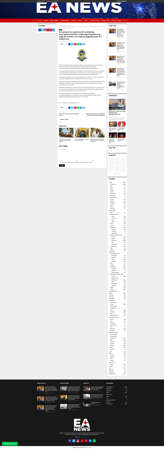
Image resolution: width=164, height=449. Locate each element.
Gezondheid (114, 255)
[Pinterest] (82, 440)
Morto (80, 20)
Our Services (49, 1)
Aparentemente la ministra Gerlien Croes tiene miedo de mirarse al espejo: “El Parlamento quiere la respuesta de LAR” (121, 72)
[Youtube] (86, 440)
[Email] (90, 440)
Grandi (111, 364)
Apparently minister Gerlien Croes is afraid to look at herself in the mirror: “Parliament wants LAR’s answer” (121, 59)
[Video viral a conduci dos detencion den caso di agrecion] (113, 135)
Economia (112, 311)
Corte (111, 309)
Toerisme (112, 265)
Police (111, 248)
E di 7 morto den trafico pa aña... (121, 139)
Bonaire (112, 201)
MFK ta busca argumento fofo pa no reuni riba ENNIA (82, 139)
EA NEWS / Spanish (116, 20)
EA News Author (63, 41)
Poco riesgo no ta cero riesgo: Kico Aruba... (112, 129)
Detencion (112, 356)
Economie (113, 257)
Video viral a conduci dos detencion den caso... (112, 140)
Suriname (112, 349)
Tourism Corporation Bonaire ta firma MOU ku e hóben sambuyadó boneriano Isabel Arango (74, 406)
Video (86, 20)
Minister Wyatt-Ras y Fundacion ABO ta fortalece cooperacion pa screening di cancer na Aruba (121, 85)
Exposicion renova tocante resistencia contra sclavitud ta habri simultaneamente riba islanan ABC (74, 397)
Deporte (46, 20)
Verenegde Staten (115, 272)
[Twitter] (73, 440)
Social (111, 188)
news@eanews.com (84, 437)
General (112, 319)
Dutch (110, 251)
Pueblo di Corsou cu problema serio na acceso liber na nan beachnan (65, 140)
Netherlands (114, 246)
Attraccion (112, 328)
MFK (60, 102)
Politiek (111, 289)
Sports (111, 223)
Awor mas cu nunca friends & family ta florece (69, 114)
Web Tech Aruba (88, 447)
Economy (113, 218)
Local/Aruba (112, 184)
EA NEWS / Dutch (105, 20)
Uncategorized (112, 373)
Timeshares (112, 323)
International (113, 227)
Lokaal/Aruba (113, 253)
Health (112, 216)
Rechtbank (113, 261)
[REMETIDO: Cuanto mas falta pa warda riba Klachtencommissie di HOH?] (117, 104)
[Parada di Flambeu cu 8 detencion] (86, 404)
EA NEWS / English (95, 20)
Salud (111, 186)
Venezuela (112, 195)
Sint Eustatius (114, 244)
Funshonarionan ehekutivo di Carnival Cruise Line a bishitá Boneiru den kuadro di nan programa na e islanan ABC (74, 388)
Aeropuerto (112, 330)
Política (111, 206)
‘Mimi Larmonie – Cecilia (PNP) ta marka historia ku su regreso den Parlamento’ (97, 140)
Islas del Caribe (113, 197)
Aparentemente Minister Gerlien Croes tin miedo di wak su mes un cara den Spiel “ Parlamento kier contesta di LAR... (121, 32)
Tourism (112, 225)
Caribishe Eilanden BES (115, 274)
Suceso (74, 20)
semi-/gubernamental (72, 102)
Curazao (112, 199)
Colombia (113, 231)
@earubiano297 (117, 173)
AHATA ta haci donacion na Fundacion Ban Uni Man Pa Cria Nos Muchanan (95, 114)
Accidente (112, 355)
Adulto (111, 366)
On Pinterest (112, 155)
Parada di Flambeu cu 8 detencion (96, 403)
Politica (111, 306)
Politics (111, 250)
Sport (111, 263)
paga (78, 102)
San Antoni (64, 102)
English (110, 210)
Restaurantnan (113, 325)
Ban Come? (111, 369)
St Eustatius (112, 208)
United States (114, 233)
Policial (111, 304)
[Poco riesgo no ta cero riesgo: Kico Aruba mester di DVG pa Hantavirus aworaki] (113, 124)
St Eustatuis (111, 295)
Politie (111, 287)
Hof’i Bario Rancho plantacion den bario (121, 129)
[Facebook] (69, 440)
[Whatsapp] (94, 440)
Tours (111, 326)
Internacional (65, 20)
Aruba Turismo (54, 20)
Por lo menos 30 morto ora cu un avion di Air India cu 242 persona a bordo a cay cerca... (97, 396)
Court (112, 220)
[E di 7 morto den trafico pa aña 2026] (122, 135)
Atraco (111, 358)
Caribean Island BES (114, 235)
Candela (112, 360)
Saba (112, 242)
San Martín (112, 203)
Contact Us (55, 1)
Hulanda (112, 345)
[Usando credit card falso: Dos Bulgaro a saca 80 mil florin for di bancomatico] (86, 388)
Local (39, 20)
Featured (111, 291)
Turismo (112, 191)
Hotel (111, 321)
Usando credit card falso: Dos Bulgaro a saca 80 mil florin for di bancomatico (97, 388)
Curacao (60, 29)
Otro (111, 351)
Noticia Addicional (114, 315)
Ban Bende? (111, 371)
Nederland (113, 285)
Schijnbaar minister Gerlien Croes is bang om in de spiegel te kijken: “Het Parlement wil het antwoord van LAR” (121, 46)
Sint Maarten (114, 240)
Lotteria (111, 313)
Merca (111, 347)
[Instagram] (77, 440)
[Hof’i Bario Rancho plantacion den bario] (122, 124)
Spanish (110, 182)
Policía (111, 205)
